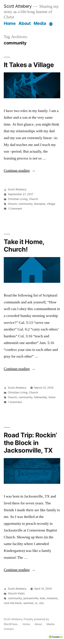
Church (33, 199)
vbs (41, 603)
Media (40, 23)
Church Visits (16, 593)
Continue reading (19, 170)
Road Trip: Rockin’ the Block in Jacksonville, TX (30, 442)
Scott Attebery (18, 6)
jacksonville (30, 598)
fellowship (40, 397)
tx (36, 603)
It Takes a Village (29, 65)
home (51, 397)
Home (10, 23)
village (51, 203)
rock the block (13, 603)
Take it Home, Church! (24, 245)
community (25, 203)
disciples (39, 203)
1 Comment (15, 208)
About (24, 23)
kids (42, 598)
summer (28, 603)
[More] (51, 24)
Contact (9, 629)
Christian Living (17, 199)
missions (52, 598)
